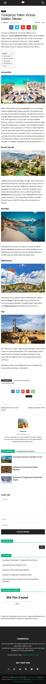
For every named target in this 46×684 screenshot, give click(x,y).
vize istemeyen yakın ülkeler (21, 380)
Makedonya (8, 63)
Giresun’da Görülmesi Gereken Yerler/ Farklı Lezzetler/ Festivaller (20, 580)
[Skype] (26, 669)
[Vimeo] (37, 669)
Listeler (11, 8)
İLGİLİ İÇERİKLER (7, 451)
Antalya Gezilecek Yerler (36, 408)
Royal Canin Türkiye (37, 679)
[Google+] (14, 669)
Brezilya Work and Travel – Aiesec (10, 409)
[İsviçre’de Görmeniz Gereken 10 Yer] (6, 459)
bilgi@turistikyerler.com (30, 655)
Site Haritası (32, 677)
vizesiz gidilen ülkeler (8, 383)
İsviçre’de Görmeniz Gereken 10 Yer (27, 457)
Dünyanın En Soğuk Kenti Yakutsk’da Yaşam (17, 575)
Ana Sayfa (4, 8)
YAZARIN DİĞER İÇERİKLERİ (25, 451)
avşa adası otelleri (20, 646)
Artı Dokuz (29, 681)
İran (5, 66)
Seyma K (5, 22)
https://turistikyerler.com (23, 434)
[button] (43, 3)
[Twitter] (32, 669)
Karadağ (7, 61)
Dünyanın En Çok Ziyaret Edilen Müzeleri (15, 570)
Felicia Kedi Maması (19, 681)
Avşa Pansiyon (22, 616)
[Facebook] (8, 669)
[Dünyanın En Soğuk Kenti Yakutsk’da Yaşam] (6, 479)
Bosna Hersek (8, 58)
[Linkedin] (20, 669)
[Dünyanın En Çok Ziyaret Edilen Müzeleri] (6, 469)
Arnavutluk (7, 56)
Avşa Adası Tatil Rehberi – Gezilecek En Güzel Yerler (19, 560)
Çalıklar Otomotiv (18, 679)
